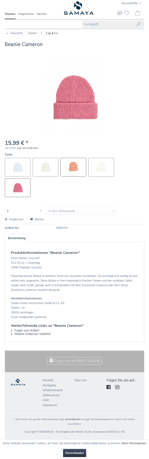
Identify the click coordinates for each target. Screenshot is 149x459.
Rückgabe (49, 385)
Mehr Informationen (134, 443)
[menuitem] (11, 15)
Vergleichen (15, 219)
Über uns (80, 380)
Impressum (50, 405)
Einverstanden (74, 453)
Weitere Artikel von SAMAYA (32, 334)
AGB (46, 400)
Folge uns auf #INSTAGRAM (76, 360)
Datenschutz (51, 395)
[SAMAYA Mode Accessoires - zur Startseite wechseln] (79, 9)
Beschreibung (17, 238)
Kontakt (48, 380)
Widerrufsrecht (53, 390)
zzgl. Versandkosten (27, 147)
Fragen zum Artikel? (26, 330)
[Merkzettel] (128, 13)
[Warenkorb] (138, 13)
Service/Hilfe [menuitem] (130, 3)
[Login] (120, 13)
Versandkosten (73, 419)
